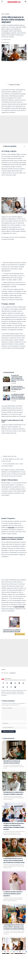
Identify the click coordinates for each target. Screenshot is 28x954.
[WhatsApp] (11, 687)
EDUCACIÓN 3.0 (6, 42)
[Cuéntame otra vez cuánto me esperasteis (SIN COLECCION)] (14, 622)
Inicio (2, 14)
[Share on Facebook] (1, 951)
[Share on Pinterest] (7, 951)
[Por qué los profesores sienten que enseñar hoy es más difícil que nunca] (6, 389)
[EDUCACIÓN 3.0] (14, 1)
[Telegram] (7, 687)
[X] (7, 683)
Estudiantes (12, 673)
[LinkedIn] (3, 687)
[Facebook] (3, 683)
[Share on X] (4, 951)
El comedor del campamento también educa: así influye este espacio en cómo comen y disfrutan (17, 378)
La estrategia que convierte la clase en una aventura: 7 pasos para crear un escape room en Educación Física (13, 927)
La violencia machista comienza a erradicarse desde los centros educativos (13, 893)
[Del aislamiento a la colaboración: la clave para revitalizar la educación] (14, 781)
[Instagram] (15, 683)
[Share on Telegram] (17, 951)
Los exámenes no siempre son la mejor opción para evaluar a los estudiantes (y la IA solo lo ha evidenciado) (18, 396)
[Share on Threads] (20, 951)
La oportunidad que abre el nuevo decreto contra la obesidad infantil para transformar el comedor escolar (14, 860)
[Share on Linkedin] (14, 951)
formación (11, 527)
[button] (2, 1)
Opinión (7, 14)
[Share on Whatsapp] (10, 951)
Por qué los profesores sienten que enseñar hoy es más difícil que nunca (18, 388)
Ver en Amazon (20, 634)
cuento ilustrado (19, 606)
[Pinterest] (19, 683)
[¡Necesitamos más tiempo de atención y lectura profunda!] (14, 750)
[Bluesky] (15, 687)
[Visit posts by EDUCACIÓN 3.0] (2, 679)
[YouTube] (11, 683)
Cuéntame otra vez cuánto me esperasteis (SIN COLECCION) (11, 630)
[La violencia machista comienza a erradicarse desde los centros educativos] (14, 880)
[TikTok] (23, 683)
